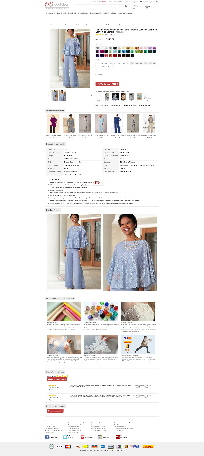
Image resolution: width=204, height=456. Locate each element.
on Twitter (70, 436)
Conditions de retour (129, 105)
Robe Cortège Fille (95, 13)
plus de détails (114, 192)
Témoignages (49, 432)
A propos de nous (50, 425)
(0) (139, 387)
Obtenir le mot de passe (147, 1)
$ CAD (120, 1)
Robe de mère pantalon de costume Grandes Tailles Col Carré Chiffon (69, 135)
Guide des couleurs (102, 105)
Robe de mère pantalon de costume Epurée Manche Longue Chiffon (85, 135)
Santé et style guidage (75, 430)
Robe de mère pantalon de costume (61, 25)
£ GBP (109, 1)
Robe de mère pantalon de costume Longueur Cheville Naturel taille (101, 135)
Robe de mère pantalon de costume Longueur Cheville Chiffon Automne (148, 135)
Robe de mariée (50, 13)
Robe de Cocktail (83, 13)
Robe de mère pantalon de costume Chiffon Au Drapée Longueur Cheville (53, 135)
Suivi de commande (74, 427)
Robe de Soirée (61, 13)
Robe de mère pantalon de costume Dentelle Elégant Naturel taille (117, 135)
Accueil (47, 25)
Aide (157, 1)
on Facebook (53, 436)
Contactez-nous (50, 427)
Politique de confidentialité (53, 430)
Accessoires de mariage (125, 13)
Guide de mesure (144, 105)
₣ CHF (115, 1)
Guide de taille (115, 105)
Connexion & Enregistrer (131, 1)
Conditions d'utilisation (52, 429)
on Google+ (106, 436)
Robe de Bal (72, 13)
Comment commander (75, 425)
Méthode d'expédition (98, 427)
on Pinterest (88, 436)
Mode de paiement (97, 425)
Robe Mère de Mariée (110, 13)
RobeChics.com (101, 450)
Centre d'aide (118, 430)
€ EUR (104, 1)
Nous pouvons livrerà (98, 429)
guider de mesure (98, 185)
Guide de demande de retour (123, 429)
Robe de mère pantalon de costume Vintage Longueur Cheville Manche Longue (132, 135)
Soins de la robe (73, 432)
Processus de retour (120, 427)
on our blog (123, 436)
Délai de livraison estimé (99, 430)
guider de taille (85, 185)
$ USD (99, 1)
